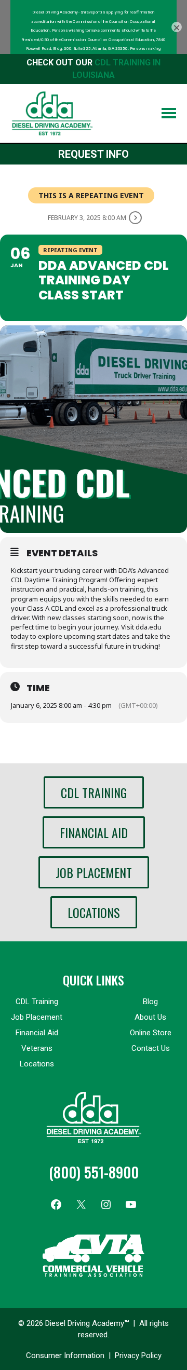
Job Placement (94, 872)
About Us (150, 1017)
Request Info (93, 154)
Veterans (36, 1048)
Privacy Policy (138, 1355)
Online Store (150, 1032)
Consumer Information (65, 1355)
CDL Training (94, 792)
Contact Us (150, 1048)
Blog (150, 1001)
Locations (94, 912)
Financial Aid (94, 832)
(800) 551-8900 (94, 1172)
